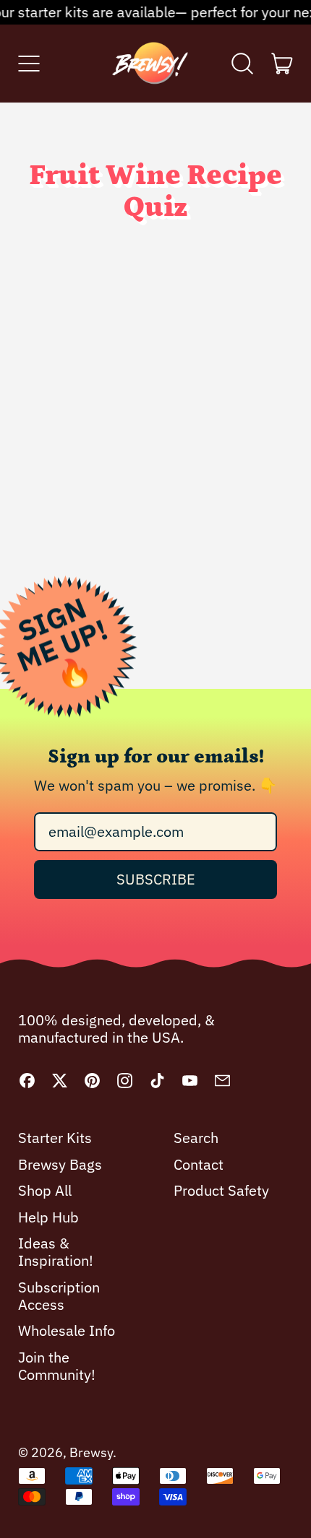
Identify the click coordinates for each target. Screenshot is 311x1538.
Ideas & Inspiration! (55, 1251)
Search (196, 1137)
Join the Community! (56, 1365)
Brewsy (91, 1452)
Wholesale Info (66, 1330)
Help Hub (48, 1217)
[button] (243, 63)
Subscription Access (59, 1295)
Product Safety (221, 1190)
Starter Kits (55, 1137)
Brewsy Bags (60, 1164)
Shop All (45, 1190)
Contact (198, 1164)
